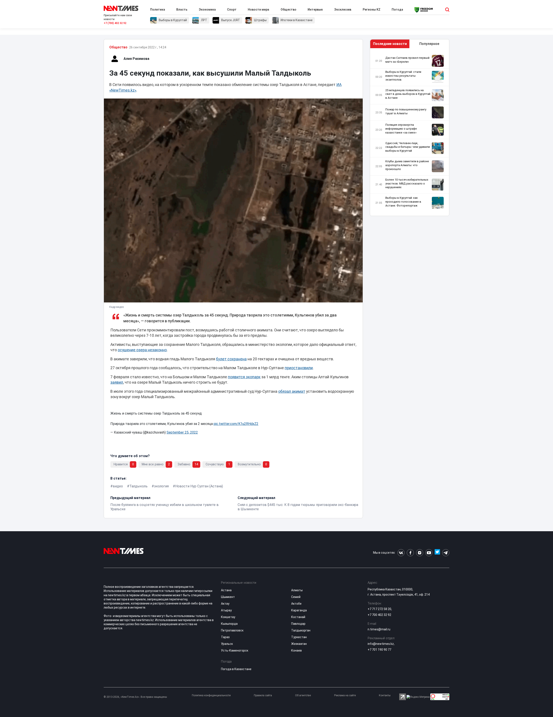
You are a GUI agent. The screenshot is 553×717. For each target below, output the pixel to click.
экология (161, 486)
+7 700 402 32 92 (379, 615)
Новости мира (258, 9)
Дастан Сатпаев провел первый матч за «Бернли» (407, 59)
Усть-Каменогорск (234, 650)
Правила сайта (263, 695)
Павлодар (298, 623)
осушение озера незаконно (142, 350)
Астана (226, 590)
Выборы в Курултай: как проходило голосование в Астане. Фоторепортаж (403, 201)
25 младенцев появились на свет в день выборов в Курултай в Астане (407, 94)
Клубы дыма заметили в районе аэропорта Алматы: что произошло (407, 165)
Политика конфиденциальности (211, 695)
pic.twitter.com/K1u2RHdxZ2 (236, 424)
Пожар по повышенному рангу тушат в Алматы (405, 111)
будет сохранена (231, 359)
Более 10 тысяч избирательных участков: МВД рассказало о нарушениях (406, 183)
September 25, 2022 (182, 432)
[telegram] (445, 552)
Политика (157, 9)
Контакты (385, 695)
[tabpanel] (409, 133)
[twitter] (437, 552)
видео (118, 486)
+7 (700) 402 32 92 (115, 23)
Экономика (207, 9)
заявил (116, 382)
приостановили (299, 368)
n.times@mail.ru (379, 629)
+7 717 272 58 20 (379, 609)
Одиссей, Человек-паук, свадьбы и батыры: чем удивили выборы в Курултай (407, 147)
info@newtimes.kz (381, 643)
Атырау (226, 610)
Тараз (225, 637)
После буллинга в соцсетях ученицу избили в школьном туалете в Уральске (164, 507)
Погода (397, 9)
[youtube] (428, 552)
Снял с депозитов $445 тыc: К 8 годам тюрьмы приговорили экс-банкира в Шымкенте (298, 507)
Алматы (297, 590)
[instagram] (419, 552)
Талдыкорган (300, 630)
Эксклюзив (342, 9)
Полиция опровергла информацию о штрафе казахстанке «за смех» (401, 128)
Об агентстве (303, 695)
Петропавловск (232, 630)
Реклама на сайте (345, 695)
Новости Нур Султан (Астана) (199, 486)
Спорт (232, 9)
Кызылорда (229, 623)
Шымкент (228, 597)
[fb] (410, 552)
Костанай (298, 617)
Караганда (299, 610)
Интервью (315, 9)
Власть (181, 9)
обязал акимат (291, 391)
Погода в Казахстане (236, 669)
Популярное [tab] (429, 44)
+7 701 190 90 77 (379, 649)
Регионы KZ (371, 9)
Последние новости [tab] (390, 44)
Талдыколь (138, 486)
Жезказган (299, 643)
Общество (288, 9)
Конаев (296, 650)
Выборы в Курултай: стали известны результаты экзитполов (403, 75)
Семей (295, 597)
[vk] (401, 552)
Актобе (296, 603)
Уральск (227, 643)
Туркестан (299, 637)
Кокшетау (228, 617)
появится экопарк (244, 377)
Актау (225, 603)
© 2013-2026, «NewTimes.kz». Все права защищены (135, 696)
